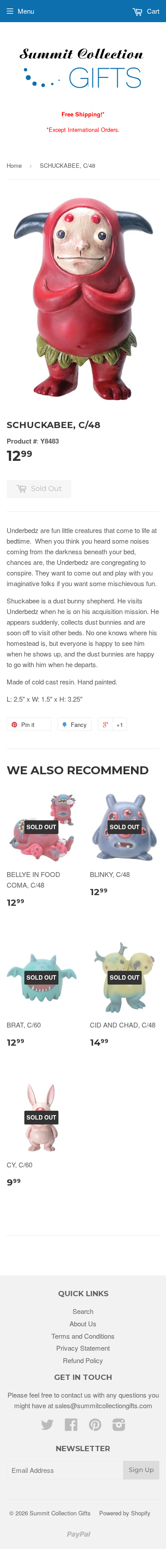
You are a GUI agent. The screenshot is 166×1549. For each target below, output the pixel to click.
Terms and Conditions (83, 1335)
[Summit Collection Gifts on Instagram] (119, 1427)
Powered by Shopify (125, 1513)
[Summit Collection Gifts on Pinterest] (95, 1427)
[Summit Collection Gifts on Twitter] (47, 1427)
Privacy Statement (83, 1347)
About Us (83, 1323)
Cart (152, 10)
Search (83, 1311)
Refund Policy (83, 1360)
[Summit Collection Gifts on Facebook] (71, 1427)
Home (14, 165)
